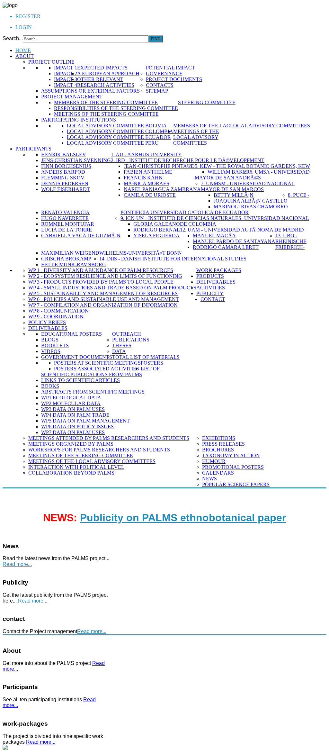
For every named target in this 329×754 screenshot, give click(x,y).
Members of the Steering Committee (106, 102)
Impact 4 (65, 85)
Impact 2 (65, 73)
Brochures (218, 449)
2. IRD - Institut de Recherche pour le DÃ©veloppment (187, 160)
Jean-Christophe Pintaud (159, 166)
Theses (121, 345)
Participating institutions (78, 120)
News (209, 478)
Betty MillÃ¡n (233, 195)
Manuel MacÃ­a (214, 235)
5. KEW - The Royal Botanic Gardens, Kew (252, 166)
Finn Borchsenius (66, 166)
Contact (212, 299)
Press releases (223, 444)
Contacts (159, 85)
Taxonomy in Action (231, 455)
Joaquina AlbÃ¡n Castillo (251, 201)
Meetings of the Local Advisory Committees (196, 137)
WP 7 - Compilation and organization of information (103, 305)
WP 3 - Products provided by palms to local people (100, 282)
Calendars (218, 473)
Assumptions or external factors (90, 91)
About (24, 56)
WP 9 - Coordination (56, 316)
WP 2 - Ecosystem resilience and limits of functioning (105, 276)
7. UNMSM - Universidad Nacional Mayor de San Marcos (248, 186)
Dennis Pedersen (64, 183)
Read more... (17, 564)
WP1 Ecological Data (71, 397)
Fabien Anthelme (148, 172)
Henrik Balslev (63, 154)
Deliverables (47, 328)
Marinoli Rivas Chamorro (251, 206)
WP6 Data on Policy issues (77, 426)
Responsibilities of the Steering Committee (116, 108)
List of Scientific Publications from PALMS (100, 371)
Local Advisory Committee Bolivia (117, 125)
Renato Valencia (65, 212)
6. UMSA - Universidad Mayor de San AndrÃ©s (252, 174)
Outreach (126, 334)
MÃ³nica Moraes (146, 183)
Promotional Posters (233, 467)
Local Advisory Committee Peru (113, 143)
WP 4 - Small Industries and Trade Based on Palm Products (112, 287)
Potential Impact (170, 67)
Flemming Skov (62, 177)
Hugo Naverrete (65, 218)
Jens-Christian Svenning (76, 160)
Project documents (174, 79)
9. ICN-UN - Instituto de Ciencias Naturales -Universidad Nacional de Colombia (214, 221)
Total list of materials (146, 357)
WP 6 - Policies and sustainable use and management (103, 299)
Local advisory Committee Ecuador (119, 137)
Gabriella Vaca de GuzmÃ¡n (80, 235)
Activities (210, 287)
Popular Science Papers (236, 484)
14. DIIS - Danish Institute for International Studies (172, 258)
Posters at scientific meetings (97, 363)
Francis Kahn (143, 177)
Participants (33, 148)
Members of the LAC (201, 125)
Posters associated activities (96, 368)
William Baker (229, 172)
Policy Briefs (47, 322)
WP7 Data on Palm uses (73, 432)
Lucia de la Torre (66, 229)
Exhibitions (218, 438)
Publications (130, 339)
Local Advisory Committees (270, 125)
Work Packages (218, 270)
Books (50, 386)
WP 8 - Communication (58, 310)
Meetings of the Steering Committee (106, 114)
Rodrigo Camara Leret (226, 247)
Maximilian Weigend (70, 253)
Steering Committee (207, 102)
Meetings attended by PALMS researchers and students (108, 438)
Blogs (49, 339)
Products (210, 276)
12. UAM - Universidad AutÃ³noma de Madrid (242, 229)
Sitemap (157, 91)
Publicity (210, 293)
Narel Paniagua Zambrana (162, 189)
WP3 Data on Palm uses (73, 409)
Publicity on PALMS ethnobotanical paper (183, 517)
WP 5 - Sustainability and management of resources (103, 293)
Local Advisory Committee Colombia (120, 131)
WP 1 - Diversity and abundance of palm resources (100, 270)
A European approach (108, 73)
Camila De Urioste (150, 195)
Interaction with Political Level (76, 467)
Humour (214, 461)
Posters (152, 363)
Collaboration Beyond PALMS (71, 473)
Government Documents (76, 357)
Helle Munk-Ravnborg (73, 264)
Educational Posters (71, 334)
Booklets (55, 345)
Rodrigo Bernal (156, 229)
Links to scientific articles (80, 380)
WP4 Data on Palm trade (75, 415)
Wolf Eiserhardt (65, 189)
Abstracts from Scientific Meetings (93, 392)
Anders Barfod (63, 172)
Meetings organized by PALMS (70, 444)
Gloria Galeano (156, 224)
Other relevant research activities (105, 82)
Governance (164, 73)
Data (119, 351)
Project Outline (51, 62)
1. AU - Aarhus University (146, 154)
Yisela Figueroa (156, 235)
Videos (50, 351)
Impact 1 (65, 67)
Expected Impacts (102, 67)
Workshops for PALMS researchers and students (99, 449)
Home (23, 50)
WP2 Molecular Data (71, 403)
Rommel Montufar (67, 224)
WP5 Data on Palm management (85, 420)
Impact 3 (65, 79)
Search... (13, 38)
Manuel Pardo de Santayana (234, 241)
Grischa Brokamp (66, 258)
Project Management (71, 96)
